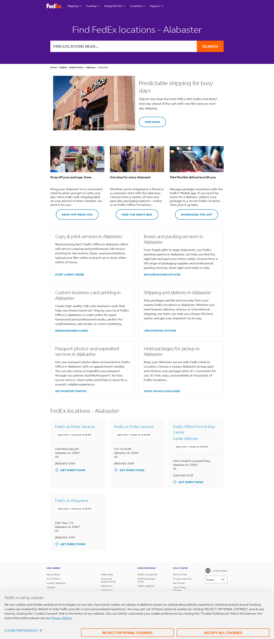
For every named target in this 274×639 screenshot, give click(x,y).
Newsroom (106, 585)
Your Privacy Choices (179, 588)
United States (219, 570)
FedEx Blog (107, 574)
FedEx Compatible (147, 574)
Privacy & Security (182, 578)
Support (155, 6)
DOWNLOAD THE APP (193, 212)
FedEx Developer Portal (147, 580)
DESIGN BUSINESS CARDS (71, 330)
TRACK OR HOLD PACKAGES (162, 391)
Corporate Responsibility (108, 580)
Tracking (91, 6)
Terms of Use (180, 574)
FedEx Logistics (146, 585)
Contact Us (107, 590)
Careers (51, 587)
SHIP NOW (149, 120)
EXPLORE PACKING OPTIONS (162, 274)
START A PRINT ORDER (69, 274)
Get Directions (70, 470)
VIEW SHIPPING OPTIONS (160, 330)
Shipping (72, 6)
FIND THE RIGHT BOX (134, 212)
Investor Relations (56, 583)
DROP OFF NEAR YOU (74, 212)
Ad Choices (179, 583)
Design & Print (113, 6)
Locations (136, 6)
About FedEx (53, 574)
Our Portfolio (53, 578)
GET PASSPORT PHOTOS (70, 391)
